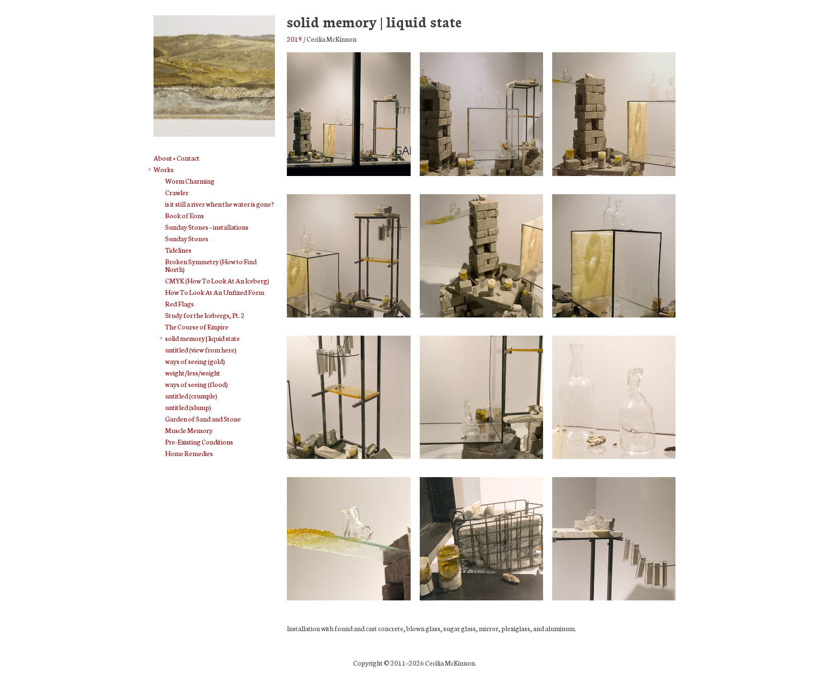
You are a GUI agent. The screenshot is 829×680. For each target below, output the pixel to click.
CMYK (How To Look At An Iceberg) (217, 280)
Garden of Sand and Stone (203, 418)
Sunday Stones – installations (207, 227)
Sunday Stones (186, 238)
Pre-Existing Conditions (199, 442)
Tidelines (178, 250)
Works (164, 169)
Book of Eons (184, 215)
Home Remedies (189, 453)
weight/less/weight (192, 372)
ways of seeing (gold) (195, 361)
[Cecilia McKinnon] (214, 131)
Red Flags (179, 303)
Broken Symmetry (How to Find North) (211, 265)
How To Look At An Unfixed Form (214, 292)
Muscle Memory (189, 430)
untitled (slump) (188, 407)
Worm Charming (189, 181)
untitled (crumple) (191, 395)
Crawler (177, 192)
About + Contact (177, 158)
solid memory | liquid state (202, 338)
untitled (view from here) (201, 349)
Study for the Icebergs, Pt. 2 (205, 315)
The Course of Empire (196, 326)
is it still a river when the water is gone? (219, 204)
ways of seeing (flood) (196, 384)
